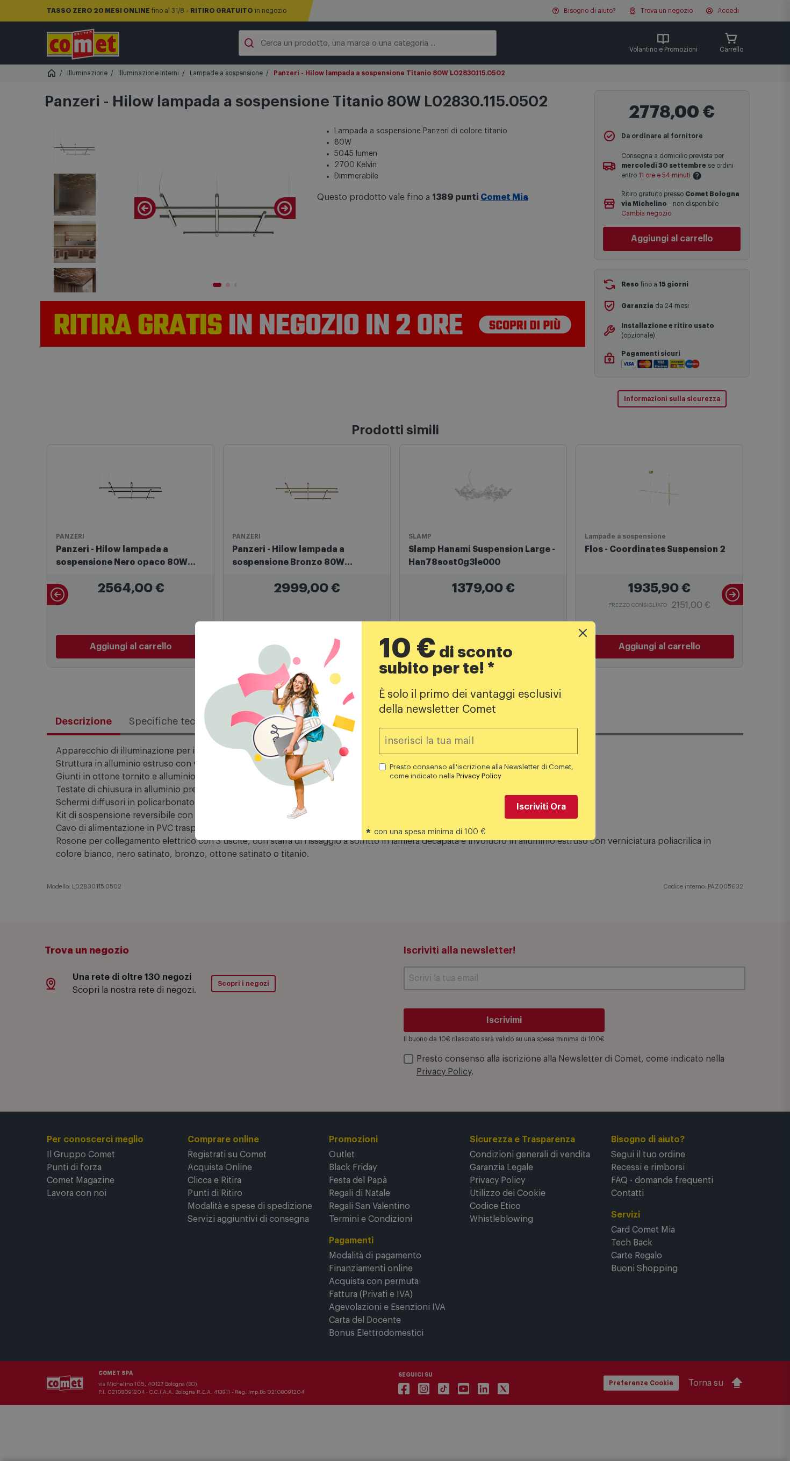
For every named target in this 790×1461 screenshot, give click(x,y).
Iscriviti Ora (541, 807)
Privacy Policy (478, 775)
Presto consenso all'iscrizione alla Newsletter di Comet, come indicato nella (481, 771)
